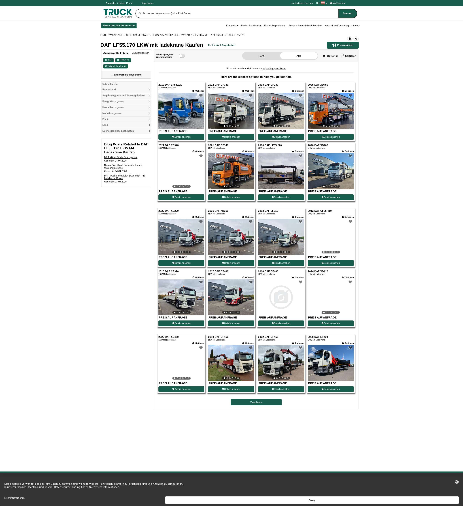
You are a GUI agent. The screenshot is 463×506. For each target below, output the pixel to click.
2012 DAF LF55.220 (170, 84)
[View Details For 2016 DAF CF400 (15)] (281, 297)
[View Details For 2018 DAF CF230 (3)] (281, 111)
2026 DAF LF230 (318, 337)
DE (317, 3)
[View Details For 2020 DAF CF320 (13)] (181, 297)
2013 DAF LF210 (268, 211)
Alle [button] (298, 55)
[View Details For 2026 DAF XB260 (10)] (231, 237)
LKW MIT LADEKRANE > (213, 35)
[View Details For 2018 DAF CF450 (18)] (231, 363)
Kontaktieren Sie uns (302, 3)
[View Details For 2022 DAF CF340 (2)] (231, 111)
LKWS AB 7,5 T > (189, 35)
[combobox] (249, 13)
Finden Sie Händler (251, 25)
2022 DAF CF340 (218, 84)
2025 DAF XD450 (318, 84)
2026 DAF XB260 (318, 145)
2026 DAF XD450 (168, 337)
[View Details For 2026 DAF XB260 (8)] (331, 171)
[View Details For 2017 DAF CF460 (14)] (231, 297)
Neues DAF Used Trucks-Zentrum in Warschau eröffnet (123, 166)
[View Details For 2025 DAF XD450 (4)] (331, 111)
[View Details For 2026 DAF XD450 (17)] (181, 363)
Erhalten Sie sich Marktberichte (305, 25)
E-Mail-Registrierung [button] (274, 25)
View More (256, 402)
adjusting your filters (274, 68)
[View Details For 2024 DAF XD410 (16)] (331, 297)
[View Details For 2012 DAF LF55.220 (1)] (181, 127)
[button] (329, 56)
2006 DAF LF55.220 (270, 145)
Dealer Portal (125, 3)
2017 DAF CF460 (218, 271)
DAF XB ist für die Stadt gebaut (120, 157)
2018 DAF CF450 (218, 337)
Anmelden (111, 3)
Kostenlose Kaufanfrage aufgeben (342, 25)
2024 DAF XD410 (318, 271)
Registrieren (147, 3)
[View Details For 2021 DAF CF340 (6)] (231, 171)
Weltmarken (339, 3)
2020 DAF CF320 (168, 271)
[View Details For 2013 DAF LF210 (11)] (281, 237)
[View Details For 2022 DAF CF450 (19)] (281, 363)
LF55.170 (124, 60)
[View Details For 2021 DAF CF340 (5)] (181, 171)
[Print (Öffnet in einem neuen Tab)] (349, 38)
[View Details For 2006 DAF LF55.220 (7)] (281, 188)
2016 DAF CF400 (268, 271)
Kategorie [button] (231, 25)
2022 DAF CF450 (268, 337)
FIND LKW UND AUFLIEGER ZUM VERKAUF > (126, 35)
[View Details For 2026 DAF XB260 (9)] (181, 237)
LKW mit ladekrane (116, 66)
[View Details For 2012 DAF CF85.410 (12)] (331, 237)
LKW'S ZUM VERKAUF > (165, 35)
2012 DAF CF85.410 (320, 211)
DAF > (230, 35)
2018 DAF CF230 (268, 84)
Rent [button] (261, 55)
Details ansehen (183, 137)
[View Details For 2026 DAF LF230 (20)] (331, 380)
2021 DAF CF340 (168, 145)
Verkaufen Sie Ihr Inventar (120, 26)
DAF (109, 60)
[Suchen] (140, 13)
